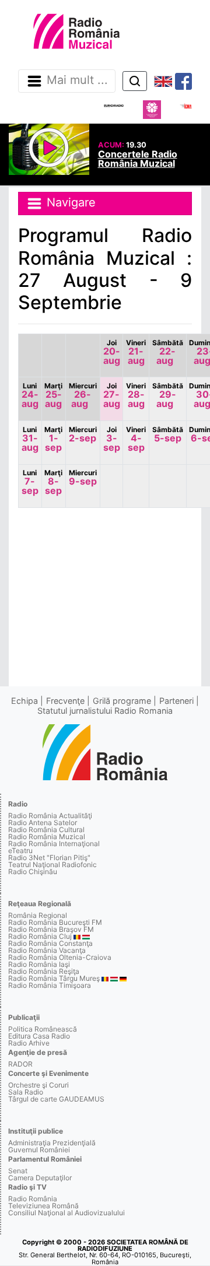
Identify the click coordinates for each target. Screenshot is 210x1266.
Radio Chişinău (32, 871)
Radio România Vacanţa (47, 950)
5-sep (167, 434)
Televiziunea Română (43, 1205)
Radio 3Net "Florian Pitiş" (49, 857)
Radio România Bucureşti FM (55, 922)
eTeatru (20, 850)
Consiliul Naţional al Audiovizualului (66, 1212)
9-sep (83, 477)
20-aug (111, 352)
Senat (17, 1170)
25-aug (53, 395)
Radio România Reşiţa (43, 971)
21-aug (136, 352)
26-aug (83, 395)
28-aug (136, 395)
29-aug (167, 395)
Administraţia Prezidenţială (52, 1142)
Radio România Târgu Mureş (54, 978)
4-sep (136, 439)
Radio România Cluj (40, 936)
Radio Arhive (29, 1043)
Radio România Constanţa (50, 943)
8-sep (53, 482)
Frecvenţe (65, 701)
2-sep (83, 434)
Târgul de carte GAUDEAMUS (56, 1099)
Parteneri (176, 701)
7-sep (30, 482)
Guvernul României (39, 1149)
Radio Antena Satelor (42, 822)
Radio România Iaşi (39, 964)
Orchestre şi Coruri (38, 1085)
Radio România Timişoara (49, 985)
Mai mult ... (77, 80)
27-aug (111, 395)
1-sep (53, 439)
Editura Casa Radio (39, 1036)
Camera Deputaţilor (40, 1177)
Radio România (32, 1198)
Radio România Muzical (46, 836)
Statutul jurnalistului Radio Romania (105, 711)
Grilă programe (122, 701)
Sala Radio (25, 1092)
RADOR (20, 1064)
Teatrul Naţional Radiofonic (52, 864)
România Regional (37, 915)
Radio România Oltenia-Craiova (59, 957)
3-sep (111, 439)
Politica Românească (42, 1029)
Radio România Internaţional (54, 843)
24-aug (30, 395)
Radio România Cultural (46, 829)
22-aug (167, 352)
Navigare (69, 203)
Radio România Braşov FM (51, 929)
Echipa (24, 701)
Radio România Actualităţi (50, 815)
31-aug (30, 439)
